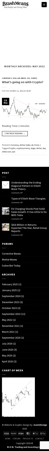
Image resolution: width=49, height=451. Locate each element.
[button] (44, 4)
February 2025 (10, 284)
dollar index (19, 78)
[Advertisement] (24, 35)
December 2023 (10, 302)
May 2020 (7, 355)
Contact (39, 438)
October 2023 (9, 308)
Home (8, 438)
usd (13, 151)
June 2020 (7, 350)
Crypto (12, 148)
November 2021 (10, 326)
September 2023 (11, 314)
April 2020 (7, 361)
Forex (34, 78)
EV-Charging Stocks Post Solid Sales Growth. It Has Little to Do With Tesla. (29, 212)
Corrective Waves (11, 254)
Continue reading (15, 133)
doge (33, 148)
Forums (17, 438)
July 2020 (7, 344)
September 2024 (11, 296)
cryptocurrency (23, 148)
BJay (29, 91)
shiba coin (6, 151)
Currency (7, 78)
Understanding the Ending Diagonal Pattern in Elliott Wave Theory (26, 186)
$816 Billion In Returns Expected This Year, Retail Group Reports (29, 228)
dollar (39, 148)
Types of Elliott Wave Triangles (28, 198)
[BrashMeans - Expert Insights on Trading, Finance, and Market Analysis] (20, 4)
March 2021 (8, 332)
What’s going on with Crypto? (22, 82)
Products (28, 438)
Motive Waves (9, 259)
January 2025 (9, 290)
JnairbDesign (40, 425)
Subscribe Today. (11, 266)
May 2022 (7, 320)
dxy (44, 148)
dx (28, 78)
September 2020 (11, 338)
